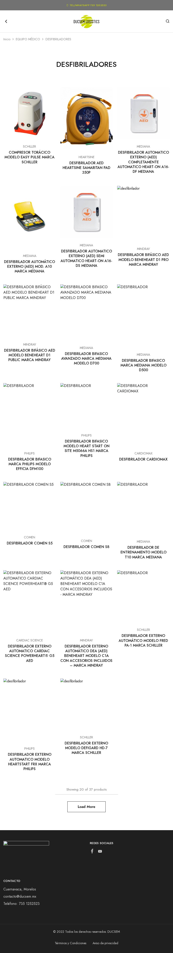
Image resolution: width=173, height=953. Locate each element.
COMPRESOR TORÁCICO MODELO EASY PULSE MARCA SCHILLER (30, 157)
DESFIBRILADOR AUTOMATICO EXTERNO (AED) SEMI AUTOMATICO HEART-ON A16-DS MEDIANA (86, 258)
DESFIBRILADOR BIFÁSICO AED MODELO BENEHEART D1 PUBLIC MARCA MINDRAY (29, 355)
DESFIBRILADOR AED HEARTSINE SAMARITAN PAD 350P (86, 167)
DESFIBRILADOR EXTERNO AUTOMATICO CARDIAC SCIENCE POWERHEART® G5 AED (29, 653)
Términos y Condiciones (70, 943)
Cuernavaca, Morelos (19, 889)
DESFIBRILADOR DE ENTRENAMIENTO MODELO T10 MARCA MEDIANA (143, 552)
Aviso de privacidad (105, 943)
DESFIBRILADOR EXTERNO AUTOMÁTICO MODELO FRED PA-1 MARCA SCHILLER (143, 640)
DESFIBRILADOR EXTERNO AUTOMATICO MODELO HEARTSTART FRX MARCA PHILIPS (29, 761)
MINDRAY (143, 249)
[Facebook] (92, 852)
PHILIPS (29, 453)
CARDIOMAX (143, 453)
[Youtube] (100, 852)
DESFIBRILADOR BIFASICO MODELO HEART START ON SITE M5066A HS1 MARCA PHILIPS (86, 448)
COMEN (29, 537)
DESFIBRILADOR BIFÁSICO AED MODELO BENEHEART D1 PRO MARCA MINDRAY (143, 259)
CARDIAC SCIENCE (29, 640)
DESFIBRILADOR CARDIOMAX (143, 459)
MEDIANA (143, 146)
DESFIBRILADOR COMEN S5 (29, 543)
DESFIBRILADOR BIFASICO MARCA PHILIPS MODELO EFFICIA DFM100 (29, 464)
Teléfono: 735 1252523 (21, 903)
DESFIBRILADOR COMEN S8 (86, 546)
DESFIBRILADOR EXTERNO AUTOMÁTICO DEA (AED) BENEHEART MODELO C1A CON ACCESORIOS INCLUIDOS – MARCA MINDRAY (86, 656)
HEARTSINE (86, 157)
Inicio (6, 39)
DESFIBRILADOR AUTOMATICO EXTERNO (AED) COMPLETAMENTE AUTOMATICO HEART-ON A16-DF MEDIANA (143, 162)
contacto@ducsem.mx (19, 896)
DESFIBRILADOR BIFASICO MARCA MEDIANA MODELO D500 (143, 365)
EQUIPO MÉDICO (28, 39)
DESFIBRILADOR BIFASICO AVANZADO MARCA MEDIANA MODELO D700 (86, 358)
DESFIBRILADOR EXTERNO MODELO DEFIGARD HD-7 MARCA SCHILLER (86, 748)
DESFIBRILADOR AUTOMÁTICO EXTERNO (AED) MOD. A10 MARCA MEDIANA (29, 266)
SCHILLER (29, 146)
